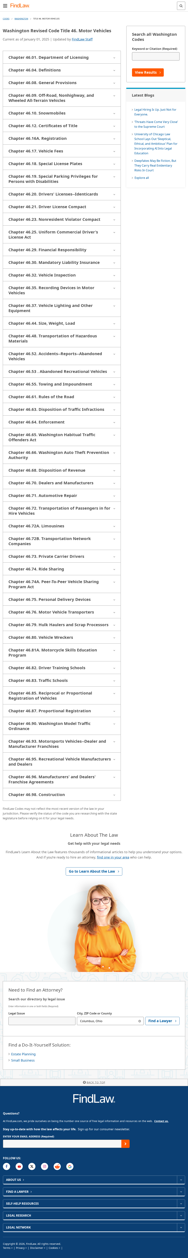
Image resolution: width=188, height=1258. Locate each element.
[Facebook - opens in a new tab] (6, 1166)
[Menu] (5, 5)
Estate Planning (23, 1054)
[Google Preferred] (69, 1166)
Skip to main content (94, 4)
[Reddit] (57, 1166)
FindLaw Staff (82, 39)
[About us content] (181, 1180)
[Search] (181, 6)
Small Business (23, 1060)
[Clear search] (139, 1021)
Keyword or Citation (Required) (154, 49)
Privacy (20, 1248)
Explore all (142, 178)
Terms (6, 1248)
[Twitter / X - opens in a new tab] (31, 1166)
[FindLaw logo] (21, 5)
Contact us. (161, 1121)
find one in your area (113, 857)
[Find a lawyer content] (181, 1192)
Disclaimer (36, 1248)
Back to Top (96, 1082)
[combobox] (41, 1021)
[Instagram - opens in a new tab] (44, 1166)
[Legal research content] (181, 1215)
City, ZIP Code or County (94, 1013)
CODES (6, 18)
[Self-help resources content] (181, 1204)
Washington (21, 18)
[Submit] (125, 1144)
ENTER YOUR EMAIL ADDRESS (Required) (28, 1136)
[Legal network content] (181, 1227)
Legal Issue (16, 1013)
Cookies (53, 1248)
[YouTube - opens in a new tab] (19, 1166)
